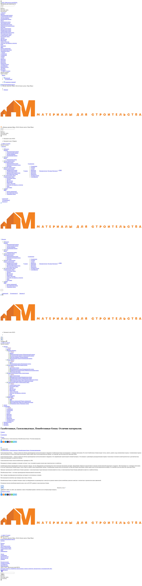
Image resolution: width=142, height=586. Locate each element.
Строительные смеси (14, 385)
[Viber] (10, 442)
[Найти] (2, 7)
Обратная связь (4, 566)
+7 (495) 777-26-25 (5, 71)
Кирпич (11, 353)
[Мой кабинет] (1, 197)
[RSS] (1, 447)
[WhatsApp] (12, 442)
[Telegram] (16, 442)
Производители (5, 556)
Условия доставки (5, 563)
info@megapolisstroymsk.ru (8, 84)
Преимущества (4, 558)
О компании (10, 409)
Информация (4, 551)
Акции (2, 554)
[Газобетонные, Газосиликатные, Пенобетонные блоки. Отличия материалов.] (21, 450)
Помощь (3, 559)
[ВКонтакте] (1, 442)
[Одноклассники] (3, 442)
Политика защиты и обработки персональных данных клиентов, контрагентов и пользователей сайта (26, 568)
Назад (9, 347)
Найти (2, 574)
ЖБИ (10, 399)
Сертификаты (4, 564)
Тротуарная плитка (14, 367)
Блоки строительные (14, 375)
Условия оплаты (5, 562)
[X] (8, 442)
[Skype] (14, 442)
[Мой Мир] (6, 442)
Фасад (11, 362)
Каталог (9, 349)
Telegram (6, 89)
